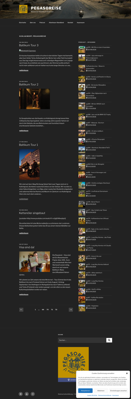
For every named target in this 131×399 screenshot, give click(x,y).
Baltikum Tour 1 (28, 144)
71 (52, 309)
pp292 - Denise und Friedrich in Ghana (98, 77)
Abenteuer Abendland (56, 22)
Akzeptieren (85, 391)
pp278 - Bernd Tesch (93, 202)
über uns (33, 22)
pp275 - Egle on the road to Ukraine (97, 229)
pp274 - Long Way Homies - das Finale (98, 237)
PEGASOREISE (46, 8)
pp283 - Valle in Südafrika (94, 156)
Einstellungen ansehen (118, 391)
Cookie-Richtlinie (92, 395)
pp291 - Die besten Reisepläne (96, 85)
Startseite (22, 22)
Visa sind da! (26, 247)
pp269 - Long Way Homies (94, 281)
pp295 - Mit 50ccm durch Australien (98, 47)
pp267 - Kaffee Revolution (94, 297)
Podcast (42, 22)
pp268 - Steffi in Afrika (93, 289)
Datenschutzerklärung (104, 395)
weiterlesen (23, 70)
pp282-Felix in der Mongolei (95, 164)
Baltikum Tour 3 (28, 45)
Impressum (115, 395)
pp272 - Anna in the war (93, 256)
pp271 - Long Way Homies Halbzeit (97, 264)
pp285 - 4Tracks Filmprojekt (95, 139)
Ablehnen (100, 391)
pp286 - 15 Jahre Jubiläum (94, 131)
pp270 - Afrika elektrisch (94, 273)
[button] (127, 373)
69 (43, 309)
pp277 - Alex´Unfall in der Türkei (96, 210)
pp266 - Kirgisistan (92, 306)
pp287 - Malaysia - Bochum (95, 123)
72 (56, 309)
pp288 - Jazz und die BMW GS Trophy (98, 114)
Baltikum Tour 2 (28, 84)
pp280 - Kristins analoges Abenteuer (98, 183)
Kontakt (70, 22)
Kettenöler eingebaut (32, 213)
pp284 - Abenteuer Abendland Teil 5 (98, 147)
